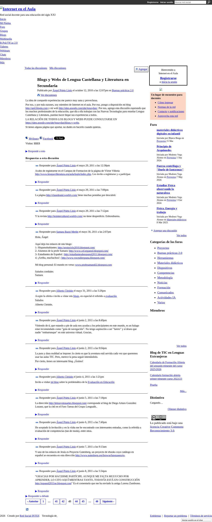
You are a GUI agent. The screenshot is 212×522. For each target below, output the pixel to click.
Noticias (162, 282)
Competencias (165, 272)
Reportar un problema (175, 515)
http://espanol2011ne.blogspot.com (53, 483)
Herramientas (165, 258)
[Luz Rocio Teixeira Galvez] (179, 328)
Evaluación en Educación (101, 382)
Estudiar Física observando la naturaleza (166, 189)
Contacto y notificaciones (171, 111)
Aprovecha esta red (168, 116)
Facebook (48, 138)
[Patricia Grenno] (171, 337)
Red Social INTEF (29, 515)
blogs (76, 296)
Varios (161, 302)
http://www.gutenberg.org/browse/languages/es (100, 455)
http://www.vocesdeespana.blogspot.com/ (83, 257)
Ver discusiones (49, 95)
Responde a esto (35, 151)
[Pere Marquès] (154, 337)
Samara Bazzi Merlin (67, 231)
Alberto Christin (64, 290)
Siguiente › (108, 501)
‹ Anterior (32, 501)
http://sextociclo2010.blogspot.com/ (76, 247)
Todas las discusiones (36, 68)
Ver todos (181, 235)
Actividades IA (166, 297)
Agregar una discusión (165, 230)
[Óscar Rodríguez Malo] (171, 319)
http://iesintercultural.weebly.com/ (65, 216)
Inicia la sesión (169, 82)
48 (97, 501)
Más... (183, 391)
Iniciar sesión (166, 2)
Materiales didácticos (176, 219)
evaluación (111, 296)
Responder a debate (37, 496)
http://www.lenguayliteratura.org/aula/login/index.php (63, 174)
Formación (163, 287)
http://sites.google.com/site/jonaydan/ (78, 108)
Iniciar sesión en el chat (192, 520)
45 (83, 501)
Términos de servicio (201, 515)
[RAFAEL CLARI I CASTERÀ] (162, 319)
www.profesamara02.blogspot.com (93, 264)
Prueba (153, 384)
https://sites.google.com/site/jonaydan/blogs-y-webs (52, 122)
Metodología (165, 277)
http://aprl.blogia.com (37, 108)
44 (76, 501)
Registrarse (153, 2)
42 (63, 501)
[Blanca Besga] (171, 328)
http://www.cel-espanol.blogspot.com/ (88, 250)
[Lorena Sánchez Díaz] (154, 328)
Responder (42, 181)
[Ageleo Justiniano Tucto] (154, 319)
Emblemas (155, 515)
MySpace (34, 138)
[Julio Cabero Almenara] (162, 337)
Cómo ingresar (165, 102)
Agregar (143, 69)
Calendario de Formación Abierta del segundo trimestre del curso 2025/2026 (167, 366)
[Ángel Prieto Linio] (30, 86)
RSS (27, 509)
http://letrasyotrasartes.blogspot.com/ (68, 403)
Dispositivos (164, 267)
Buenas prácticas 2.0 (122, 90)
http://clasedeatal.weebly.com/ (61, 195)
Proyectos (161, 141)
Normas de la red (167, 107)
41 (56, 501)
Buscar (209, 2)
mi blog (55, 382)
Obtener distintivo (177, 409)
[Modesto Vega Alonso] (179, 319)
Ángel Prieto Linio (62, 90)
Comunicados (165, 292)
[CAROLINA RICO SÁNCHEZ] (179, 337)
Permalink (37, 165)
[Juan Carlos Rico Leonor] (162, 328)
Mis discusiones (58, 68)
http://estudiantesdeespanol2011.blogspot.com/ (88, 254)
